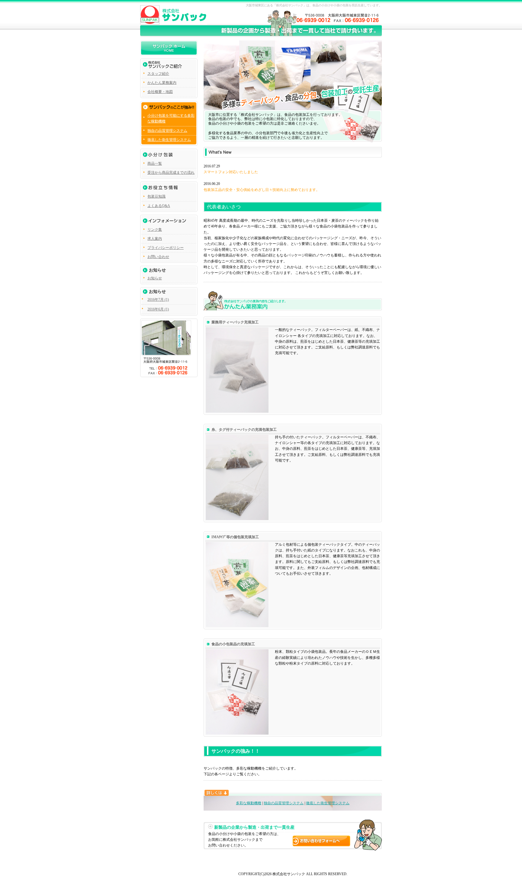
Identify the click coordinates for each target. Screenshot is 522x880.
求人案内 (154, 239)
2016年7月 (155, 299)
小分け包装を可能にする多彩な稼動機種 (171, 118)
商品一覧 (154, 163)
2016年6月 (155, 309)
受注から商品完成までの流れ (171, 172)
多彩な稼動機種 (248, 803)
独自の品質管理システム (284, 803)
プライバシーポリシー (165, 248)
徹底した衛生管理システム (328, 803)
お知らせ (154, 278)
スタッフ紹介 (158, 73)
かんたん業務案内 (161, 83)
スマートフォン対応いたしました (231, 172)
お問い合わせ (158, 257)
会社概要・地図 (160, 92)
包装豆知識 (156, 196)
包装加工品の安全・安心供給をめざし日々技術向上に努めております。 (262, 190)
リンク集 (154, 229)
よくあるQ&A (158, 206)
